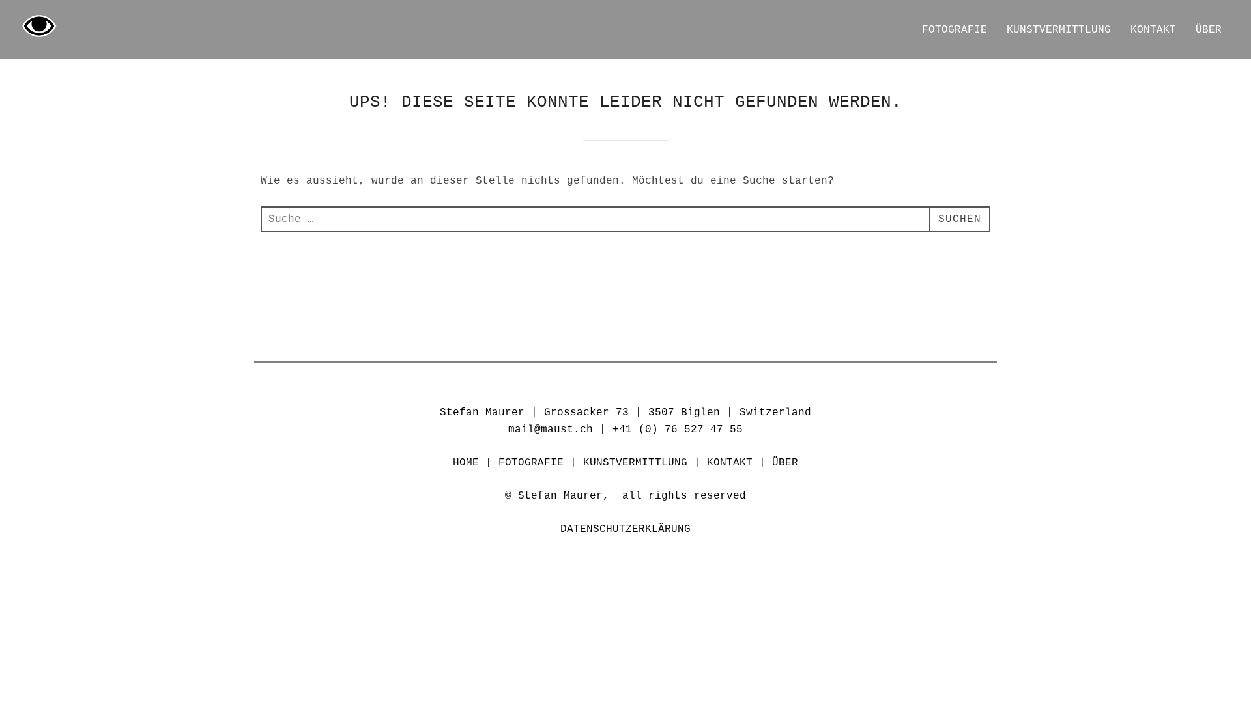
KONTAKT (1153, 30)
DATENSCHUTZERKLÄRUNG (625, 529)
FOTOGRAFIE (954, 30)
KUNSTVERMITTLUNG (1059, 30)
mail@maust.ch (550, 429)
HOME (466, 463)
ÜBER (1209, 30)
